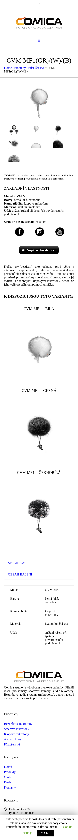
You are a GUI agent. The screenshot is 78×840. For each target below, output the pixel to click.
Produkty (20, 68)
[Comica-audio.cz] (39, 21)
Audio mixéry (13, 739)
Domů (8, 767)
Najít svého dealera (41, 250)
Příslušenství (36, 68)
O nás (7, 777)
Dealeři (8, 782)
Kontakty (10, 787)
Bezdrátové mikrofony (18, 723)
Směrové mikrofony (16, 729)
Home (8, 68)
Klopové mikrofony (16, 734)
